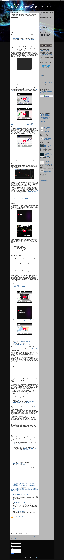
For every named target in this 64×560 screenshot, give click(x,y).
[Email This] (21, 487)
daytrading (12, 489)
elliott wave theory (17, 489)
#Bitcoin (23, 39)
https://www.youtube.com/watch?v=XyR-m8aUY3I (20, 245)
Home (12, 10)
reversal (27, 157)
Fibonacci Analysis (16, 285)
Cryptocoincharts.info (25, 393)
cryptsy (35, 488)
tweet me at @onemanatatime (33, 348)
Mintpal (23, 394)
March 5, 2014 (25, 449)
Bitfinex (18, 394)
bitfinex (19, 488)
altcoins (15, 488)
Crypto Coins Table (22, 192)
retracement (29, 489)
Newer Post (13, 536)
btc (24, 488)
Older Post (36, 536)
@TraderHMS (36, 406)
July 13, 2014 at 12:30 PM (24, 494)
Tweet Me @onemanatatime (19, 10)
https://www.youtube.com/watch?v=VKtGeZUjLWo (22, 344)
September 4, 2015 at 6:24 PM (19, 516)
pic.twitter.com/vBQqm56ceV (17, 430)
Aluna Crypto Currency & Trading (22, 4)
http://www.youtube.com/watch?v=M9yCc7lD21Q (31, 106)
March (43, 81)
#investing (25, 448)
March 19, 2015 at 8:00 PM (22, 502)
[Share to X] (23, 487)
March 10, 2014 (25, 40)
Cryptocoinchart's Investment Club (25, 363)
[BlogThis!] (22, 487)
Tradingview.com (18, 400)
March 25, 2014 (25, 444)
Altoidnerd (43, 121)
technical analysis (34, 489)
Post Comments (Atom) (18, 538)
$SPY (32, 462)
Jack (14, 516)
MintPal (37, 190)
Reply (14, 499)
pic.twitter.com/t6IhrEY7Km (32, 448)
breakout (22, 488)
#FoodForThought (16, 38)
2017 (42, 75)
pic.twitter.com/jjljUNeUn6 (18, 443)
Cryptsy (13, 191)
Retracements (23, 286)
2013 (42, 87)
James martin (15, 502)
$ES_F (35, 462)
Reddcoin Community (16, 494)
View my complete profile (44, 180)
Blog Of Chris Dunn (44, 114)
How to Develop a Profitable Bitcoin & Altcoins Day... (47, 82)
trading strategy (18, 490)
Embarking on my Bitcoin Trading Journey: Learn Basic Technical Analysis (24, 485)
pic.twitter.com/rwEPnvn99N (19, 463)
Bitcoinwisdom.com (19, 393)
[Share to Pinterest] (25, 487)
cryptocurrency (31, 488)
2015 (42, 77)
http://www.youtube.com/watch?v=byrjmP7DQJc (20, 198)
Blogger (37, 557)
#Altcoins (26, 39)
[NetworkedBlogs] (46, 95)
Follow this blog (46, 96)
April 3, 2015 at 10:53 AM (21, 511)
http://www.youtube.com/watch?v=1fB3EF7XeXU (20, 252)
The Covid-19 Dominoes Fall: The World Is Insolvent (46, 118)
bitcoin (17, 488)
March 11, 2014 (25, 431)
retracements (18, 128)
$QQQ (14, 463)
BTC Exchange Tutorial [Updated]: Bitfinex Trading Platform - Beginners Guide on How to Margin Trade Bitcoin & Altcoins (48, 155)
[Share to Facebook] (24, 487)
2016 (42, 76)
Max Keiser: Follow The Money (46, 117)
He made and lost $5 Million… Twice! (46, 115)
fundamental (25, 489)
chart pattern (27, 488)
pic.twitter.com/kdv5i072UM (32, 39)
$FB (33, 462)
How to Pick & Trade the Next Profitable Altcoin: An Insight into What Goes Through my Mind (48, 138)
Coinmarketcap (15, 192)
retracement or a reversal (15, 156)
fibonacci (21, 489)
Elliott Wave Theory (16, 287)
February (43, 84)
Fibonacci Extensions (16, 286)
